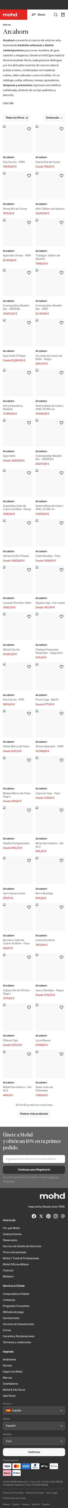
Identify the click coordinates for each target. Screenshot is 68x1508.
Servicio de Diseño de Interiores (22, 1246)
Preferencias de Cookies (14, 1498)
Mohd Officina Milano (16, 1264)
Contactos (9, 1300)
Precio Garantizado (14, 1252)
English (15, 1504)
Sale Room (9, 1395)
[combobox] (6, 1410)
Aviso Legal (51, 1492)
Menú (41, 14)
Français (26, 1504)
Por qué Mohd (11, 1228)
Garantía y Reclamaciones (18, 1336)
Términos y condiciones (17, 1342)
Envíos (7, 1330)
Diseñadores (10, 1383)
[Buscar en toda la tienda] (55, 14)
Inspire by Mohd (12, 1371)
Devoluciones (11, 1318)
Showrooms (10, 1240)
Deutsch (36, 1504)
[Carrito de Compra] (63, 14)
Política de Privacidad (13, 1492)
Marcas (7, 24)
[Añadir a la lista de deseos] (29, 129)
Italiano (6, 1504)
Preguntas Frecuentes (16, 1306)
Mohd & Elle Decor (14, 1389)
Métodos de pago (13, 1312)
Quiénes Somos (12, 1234)
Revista (7, 1365)
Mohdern (8, 1276)
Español (46, 1504)
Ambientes (9, 1359)
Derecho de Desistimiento (18, 1324)
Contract (8, 1270)
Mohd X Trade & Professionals (21, 1258)
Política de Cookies (35, 1492)
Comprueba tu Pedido (16, 1294)
